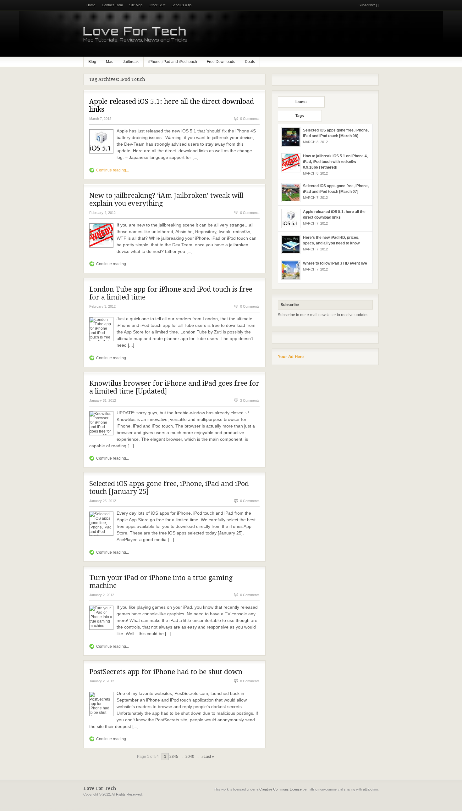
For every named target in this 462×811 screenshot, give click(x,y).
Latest (301, 102)
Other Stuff (157, 5)
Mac (109, 61)
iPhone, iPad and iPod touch (172, 61)
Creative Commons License (280, 789)
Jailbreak (131, 61)
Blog (92, 61)
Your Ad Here (291, 356)
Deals (250, 61)
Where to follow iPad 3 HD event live (335, 263)
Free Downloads (221, 61)
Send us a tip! (182, 5)
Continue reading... (112, 170)
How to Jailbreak (76, 809)
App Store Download (43, 809)
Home (91, 5)
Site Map (135, 5)
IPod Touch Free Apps (109, 809)
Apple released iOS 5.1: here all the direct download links (171, 105)
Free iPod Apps (11, 809)
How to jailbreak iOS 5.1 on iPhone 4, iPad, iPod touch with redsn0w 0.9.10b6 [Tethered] (335, 162)
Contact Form (112, 5)
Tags (299, 116)
